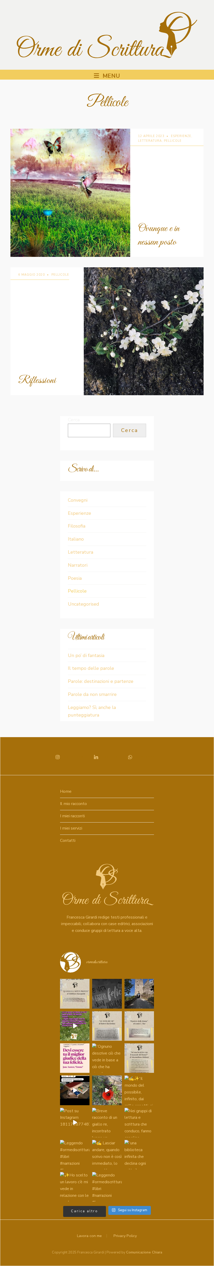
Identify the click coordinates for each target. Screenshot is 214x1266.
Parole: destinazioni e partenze (100, 681)
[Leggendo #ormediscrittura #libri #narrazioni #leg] (107, 1187)
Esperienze (181, 136)
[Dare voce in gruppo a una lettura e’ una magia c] (107, 1090)
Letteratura (150, 141)
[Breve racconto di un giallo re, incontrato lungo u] (107, 1122)
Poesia (75, 578)
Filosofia (76, 526)
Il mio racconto (73, 804)
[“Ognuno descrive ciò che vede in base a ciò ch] (107, 1058)
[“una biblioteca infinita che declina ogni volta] (139, 1154)
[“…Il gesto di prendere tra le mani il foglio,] (75, 1026)
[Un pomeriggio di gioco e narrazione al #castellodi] (139, 993)
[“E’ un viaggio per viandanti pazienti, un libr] (75, 1090)
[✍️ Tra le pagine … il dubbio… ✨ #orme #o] (75, 993)
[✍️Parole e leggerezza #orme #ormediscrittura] (75, 1058)
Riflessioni (37, 380)
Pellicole (173, 141)
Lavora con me (89, 1235)
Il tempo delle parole (91, 668)
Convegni (77, 500)
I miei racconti (72, 816)
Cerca (74, 420)
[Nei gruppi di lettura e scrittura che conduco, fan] (139, 1122)
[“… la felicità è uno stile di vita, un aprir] (107, 993)
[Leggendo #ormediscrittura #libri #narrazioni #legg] (75, 1154)
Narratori (77, 565)
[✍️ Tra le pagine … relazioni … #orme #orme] (139, 1026)
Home (66, 791)
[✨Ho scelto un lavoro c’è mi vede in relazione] (75, 1187)
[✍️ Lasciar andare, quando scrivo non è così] (107, 1154)
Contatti (67, 840)
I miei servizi (71, 828)
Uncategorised (83, 604)
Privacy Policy (125, 1235)
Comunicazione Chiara (144, 1252)
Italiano (76, 539)
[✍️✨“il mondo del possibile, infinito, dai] (139, 1090)
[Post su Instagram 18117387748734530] (75, 1122)
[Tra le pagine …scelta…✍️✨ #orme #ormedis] (139, 1058)
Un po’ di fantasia (86, 655)
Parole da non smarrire (92, 694)
